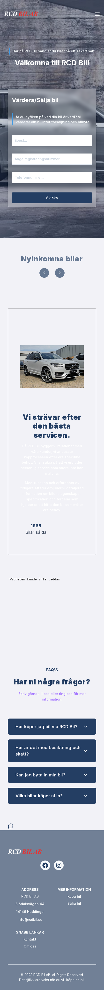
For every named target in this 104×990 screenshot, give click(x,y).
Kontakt (29, 939)
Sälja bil (74, 903)
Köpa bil (74, 896)
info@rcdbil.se (30, 919)
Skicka (52, 198)
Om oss (30, 946)
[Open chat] (11, 826)
